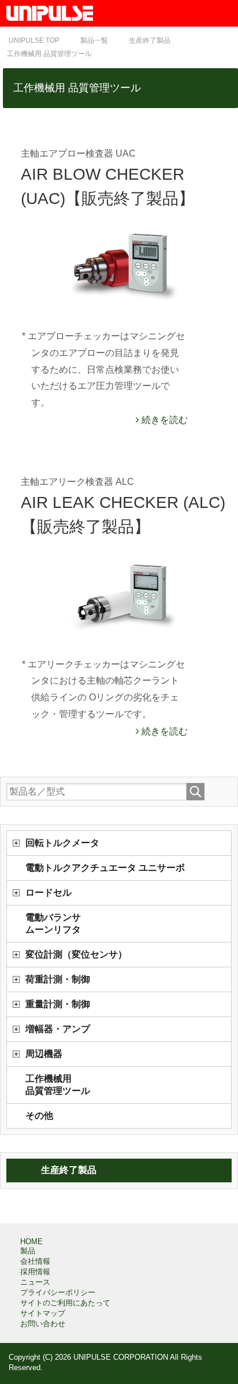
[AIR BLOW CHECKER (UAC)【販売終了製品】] (125, 264)
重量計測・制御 (57, 1004)
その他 (39, 1115)
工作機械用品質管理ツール (57, 1085)
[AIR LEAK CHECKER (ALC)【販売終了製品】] (125, 592)
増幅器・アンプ (57, 1029)
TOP (34, 40)
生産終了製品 (68, 1170)
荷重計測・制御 (57, 979)
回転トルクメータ (62, 843)
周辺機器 (43, 1054)
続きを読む (163, 420)
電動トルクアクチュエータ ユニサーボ (105, 868)
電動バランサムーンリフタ (53, 923)
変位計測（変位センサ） (76, 954)
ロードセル (48, 892)
